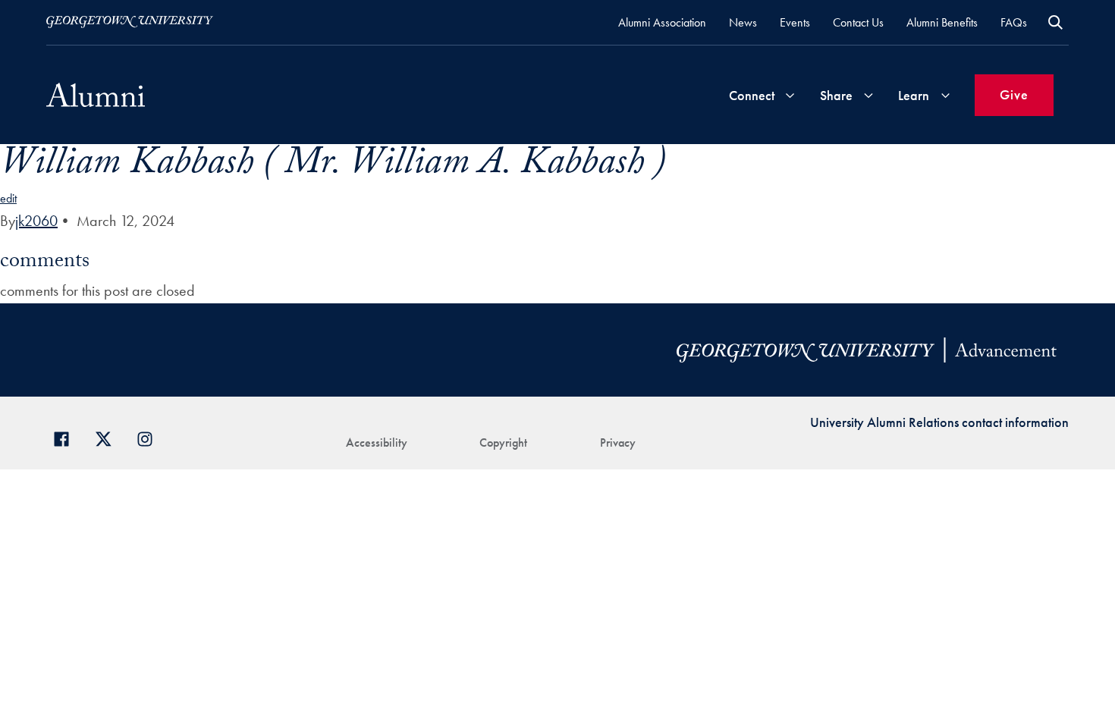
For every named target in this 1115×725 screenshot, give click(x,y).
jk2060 (36, 221)
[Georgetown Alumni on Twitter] (109, 437)
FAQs (1013, 22)
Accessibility (376, 442)
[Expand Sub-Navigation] (789, 95)
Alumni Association (662, 22)
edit (8, 198)
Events (795, 22)
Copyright (503, 442)
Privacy (618, 442)
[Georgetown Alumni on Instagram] (150, 437)
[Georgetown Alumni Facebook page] (67, 437)
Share (836, 95)
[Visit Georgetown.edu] (129, 22)
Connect (751, 95)
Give (1014, 94)
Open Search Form (1055, 22)
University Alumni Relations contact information (939, 422)
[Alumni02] (95, 95)
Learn (913, 95)
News (743, 22)
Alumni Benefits (942, 22)
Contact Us (858, 22)
